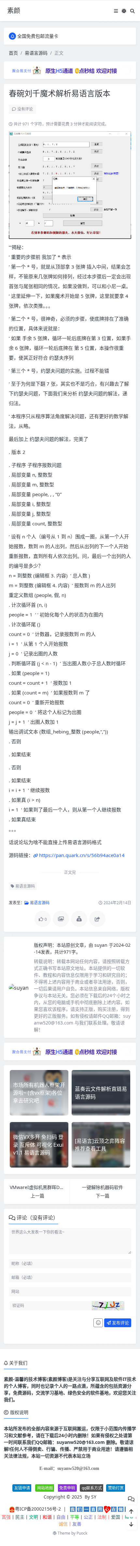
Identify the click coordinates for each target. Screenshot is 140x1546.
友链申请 (22, 1488)
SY (93, 1497)
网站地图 (45, 1488)
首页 (13, 53)
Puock (82, 1533)
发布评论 (120, 1323)
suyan (101, 945)
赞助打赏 (116, 1488)
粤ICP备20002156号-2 (38, 1509)
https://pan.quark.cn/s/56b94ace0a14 (82, 855)
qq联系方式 (92, 1488)
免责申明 (67, 1488)
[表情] (98, 1323)
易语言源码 (36, 53)
